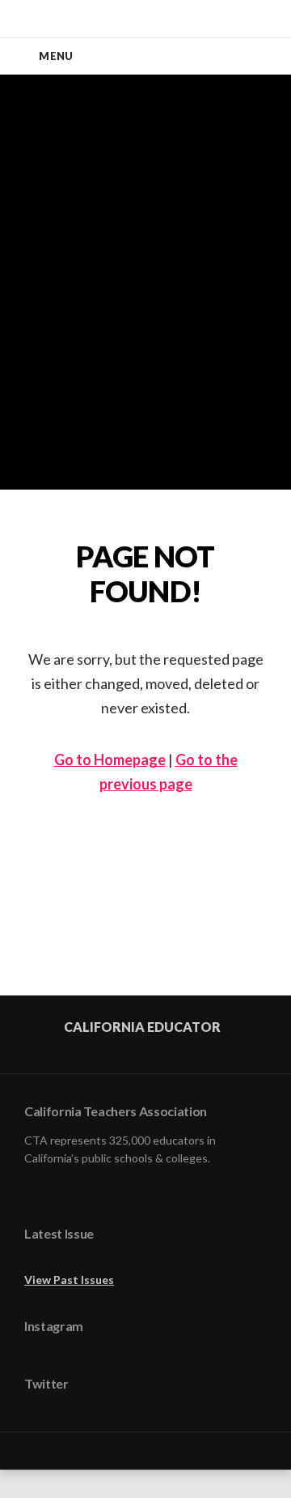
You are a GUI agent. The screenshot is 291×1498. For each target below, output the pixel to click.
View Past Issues (69, 1279)
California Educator (142, 1026)
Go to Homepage (110, 759)
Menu (56, 55)
